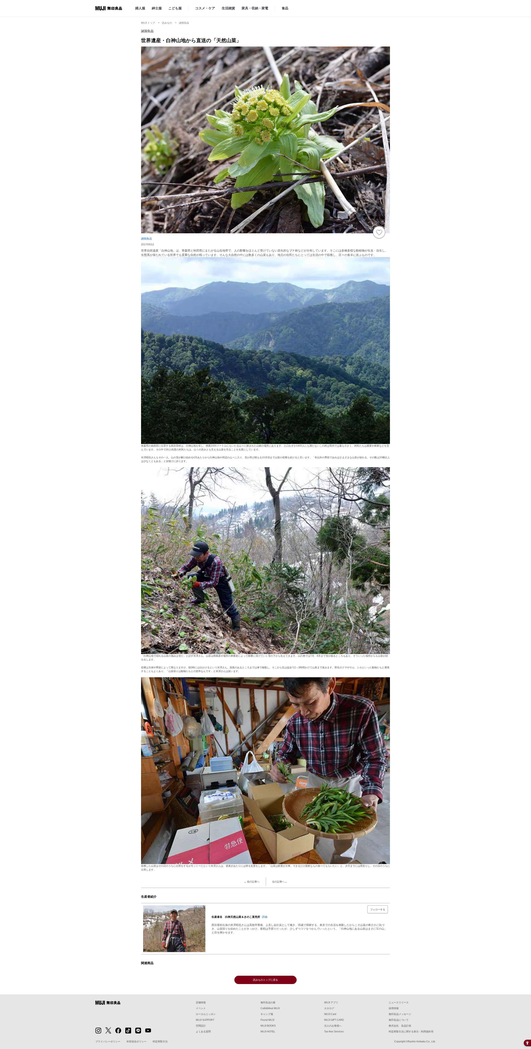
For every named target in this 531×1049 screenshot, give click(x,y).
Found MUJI (267, 1019)
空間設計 (201, 1025)
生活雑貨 (228, 8)
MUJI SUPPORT (205, 1019)
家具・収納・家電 (255, 8)
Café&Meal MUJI (270, 1008)
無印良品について (399, 1019)
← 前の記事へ (251, 881)
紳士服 (157, 8)
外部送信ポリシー (136, 1041)
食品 (285, 8)
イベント (201, 1008)
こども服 (175, 8)
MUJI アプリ (331, 1002)
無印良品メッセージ (400, 1014)
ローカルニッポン (206, 1014)
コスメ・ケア (205, 8)
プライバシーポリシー (107, 1041)
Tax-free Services (334, 1031)
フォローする (377, 909)
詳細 (264, 916)
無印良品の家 (268, 1002)
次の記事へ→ (279, 881)
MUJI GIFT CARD (334, 1019)
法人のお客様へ (333, 1025)
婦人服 (140, 8)
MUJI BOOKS (268, 1025)
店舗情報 (201, 1002)
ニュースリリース (399, 1002)
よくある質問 (203, 1031)
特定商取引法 (160, 1041)
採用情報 (394, 1008)
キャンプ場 (267, 1014)
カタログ (329, 1008)
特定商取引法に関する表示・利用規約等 (411, 1031)
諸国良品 (146, 238)
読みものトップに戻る (265, 979)
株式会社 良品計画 (400, 1025)
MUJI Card (330, 1014)
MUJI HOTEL (268, 1031)
